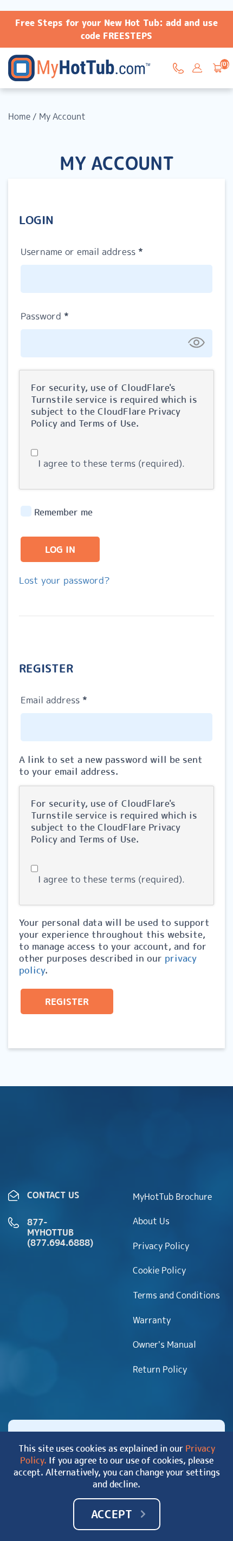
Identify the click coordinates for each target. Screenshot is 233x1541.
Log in (60, 549)
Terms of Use (107, 423)
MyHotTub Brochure (172, 1197)
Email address (73, 698)
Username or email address (101, 250)
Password (64, 314)
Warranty (152, 1320)
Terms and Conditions (176, 1295)
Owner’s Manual (164, 1344)
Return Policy (160, 1369)
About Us (151, 1221)
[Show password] (196, 343)
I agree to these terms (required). (111, 463)
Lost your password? (64, 580)
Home (19, 116)
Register (67, 1001)
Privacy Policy (161, 1246)
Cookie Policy (159, 1270)
